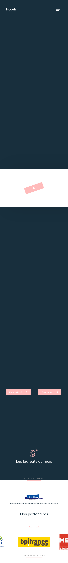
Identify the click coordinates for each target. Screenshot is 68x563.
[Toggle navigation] (58, 9)
